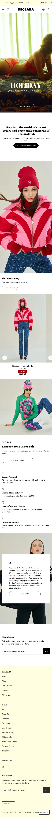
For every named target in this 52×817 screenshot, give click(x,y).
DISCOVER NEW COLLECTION (26, 145)
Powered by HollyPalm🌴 (35, 812)
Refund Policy (8, 732)
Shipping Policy (8, 737)
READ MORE (25, 594)
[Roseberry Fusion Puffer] (23, 328)
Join (46, 651)
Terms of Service (9, 741)
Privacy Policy (8, 746)
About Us (6, 695)
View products (26, 106)
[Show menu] (4, 9)
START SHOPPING (17, 460)
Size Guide (6, 728)
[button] (44, 812)
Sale (4, 676)
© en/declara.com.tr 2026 (12, 812)
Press (4, 709)
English (7, 804)
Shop (4, 681)
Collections (7, 685)
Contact (5, 690)
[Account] (43, 9)
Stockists (6, 723)
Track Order (7, 751)
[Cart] (49, 9)
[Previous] (3, 63)
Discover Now (9, 288)
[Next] (49, 63)
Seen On (5, 714)
